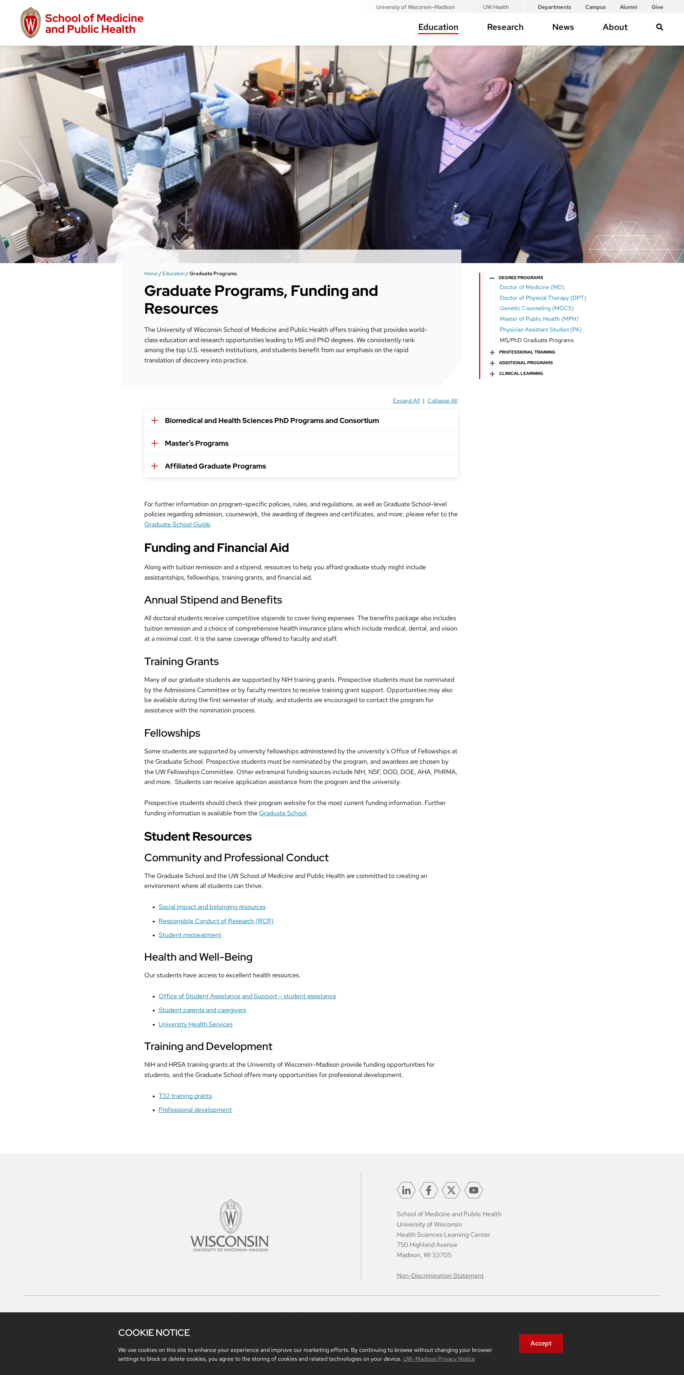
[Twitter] (451, 1190)
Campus (595, 7)
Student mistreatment (190, 935)
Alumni (628, 7)
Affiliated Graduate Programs (215, 466)
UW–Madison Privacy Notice (439, 1359)
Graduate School (177, 524)
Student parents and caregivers (202, 1010)
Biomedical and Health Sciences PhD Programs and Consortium (272, 420)
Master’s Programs (197, 443)
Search (659, 27)
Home (151, 273)
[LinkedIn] (406, 1190)
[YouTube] (473, 1190)
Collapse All (443, 400)
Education (438, 26)
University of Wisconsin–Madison (415, 7)
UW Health (496, 7)
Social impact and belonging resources (212, 907)
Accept (540, 1343)
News (563, 26)
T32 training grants (185, 1096)
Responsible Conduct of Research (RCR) (216, 921)
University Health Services (196, 1024)
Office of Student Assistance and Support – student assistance (247, 996)
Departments (554, 7)
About (615, 26)
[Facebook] (428, 1190)
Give (657, 7)
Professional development (195, 1109)
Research (505, 26)
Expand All (406, 400)
